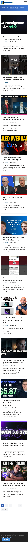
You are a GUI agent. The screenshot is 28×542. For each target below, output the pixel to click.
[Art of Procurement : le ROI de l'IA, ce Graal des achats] (14, 225)
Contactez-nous (14, 8)
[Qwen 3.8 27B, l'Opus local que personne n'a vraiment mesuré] (14, 430)
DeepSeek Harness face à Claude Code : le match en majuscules (12, 403)
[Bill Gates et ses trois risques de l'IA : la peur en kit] (14, 185)
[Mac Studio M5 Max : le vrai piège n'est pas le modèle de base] (14, 305)
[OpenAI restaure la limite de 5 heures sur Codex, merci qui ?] (14, 265)
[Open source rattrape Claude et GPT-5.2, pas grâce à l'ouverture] (14, 24)
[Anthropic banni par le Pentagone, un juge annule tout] (14, 105)
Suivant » (4, 509)
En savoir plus (8, 537)
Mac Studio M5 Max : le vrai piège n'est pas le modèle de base (12, 320)
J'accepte (6, 539)
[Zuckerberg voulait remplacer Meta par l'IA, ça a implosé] (14, 145)
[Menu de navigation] (25, 2)
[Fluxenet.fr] (7, 2)
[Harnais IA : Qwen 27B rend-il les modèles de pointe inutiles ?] (14, 471)
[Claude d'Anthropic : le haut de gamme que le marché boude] (14, 348)
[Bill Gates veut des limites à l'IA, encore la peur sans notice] (14, 65)
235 (20, 505)
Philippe (6, 41)
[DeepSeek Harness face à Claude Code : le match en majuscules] (14, 388)
